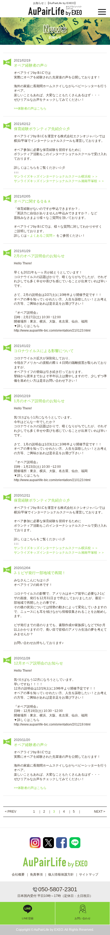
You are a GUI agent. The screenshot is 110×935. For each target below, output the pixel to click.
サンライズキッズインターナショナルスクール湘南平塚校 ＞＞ (59, 181)
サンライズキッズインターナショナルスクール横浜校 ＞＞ (56, 176)
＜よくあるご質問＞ (41, 235)
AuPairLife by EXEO (55, 11)
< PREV (10, 811)
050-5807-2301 (57, 889)
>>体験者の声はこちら (30, 108)
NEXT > (99, 811)
